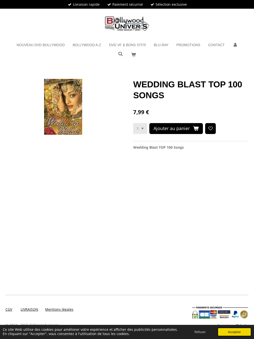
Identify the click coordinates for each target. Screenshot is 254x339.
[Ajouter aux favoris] (210, 128)
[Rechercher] (120, 54)
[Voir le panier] (133, 54)
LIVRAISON (29, 309)
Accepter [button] (234, 332)
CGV (8, 309)
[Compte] (235, 45)
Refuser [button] (200, 332)
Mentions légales (59, 309)
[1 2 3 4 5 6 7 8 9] (140, 128)
